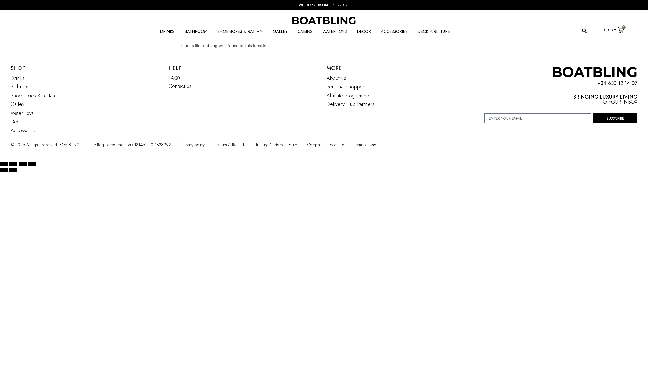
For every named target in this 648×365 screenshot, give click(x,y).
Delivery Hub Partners (350, 104)
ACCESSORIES (394, 31)
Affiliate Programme (348, 95)
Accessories (23, 130)
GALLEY (280, 31)
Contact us (180, 86)
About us (336, 78)
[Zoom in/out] (4, 164)
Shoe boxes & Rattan (33, 95)
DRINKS (167, 31)
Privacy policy (193, 145)
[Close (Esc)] (32, 164)
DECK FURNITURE (434, 31)
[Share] (23, 164)
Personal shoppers (347, 86)
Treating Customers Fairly (276, 145)
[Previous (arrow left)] (4, 170)
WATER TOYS (334, 31)
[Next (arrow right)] (13, 170)
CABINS (305, 31)
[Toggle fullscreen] (13, 164)
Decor (17, 121)
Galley (17, 104)
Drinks (17, 78)
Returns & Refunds (230, 145)
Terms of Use (365, 145)
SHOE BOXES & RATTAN (240, 31)
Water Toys (22, 113)
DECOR (364, 31)
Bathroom (21, 86)
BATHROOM (196, 31)
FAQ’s (175, 78)
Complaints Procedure (325, 145)
